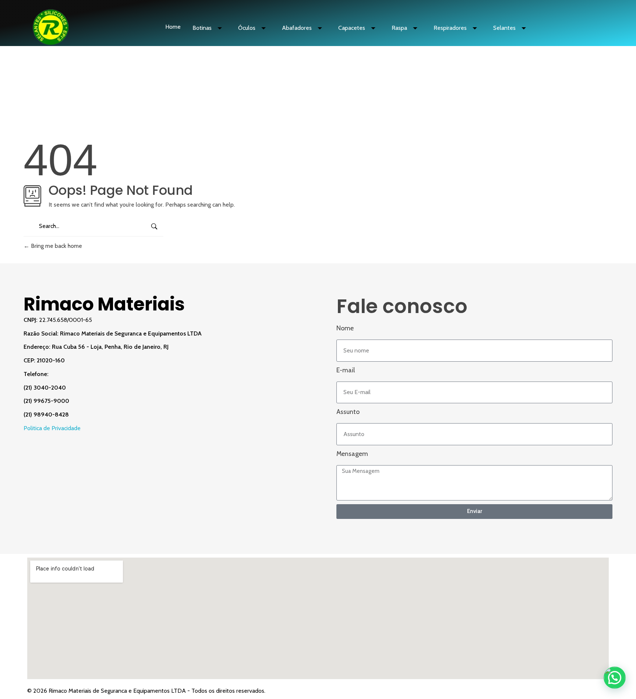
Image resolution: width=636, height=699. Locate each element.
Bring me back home (55, 245)
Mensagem (352, 453)
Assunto (348, 411)
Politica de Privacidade (52, 428)
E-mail (345, 370)
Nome (345, 328)
